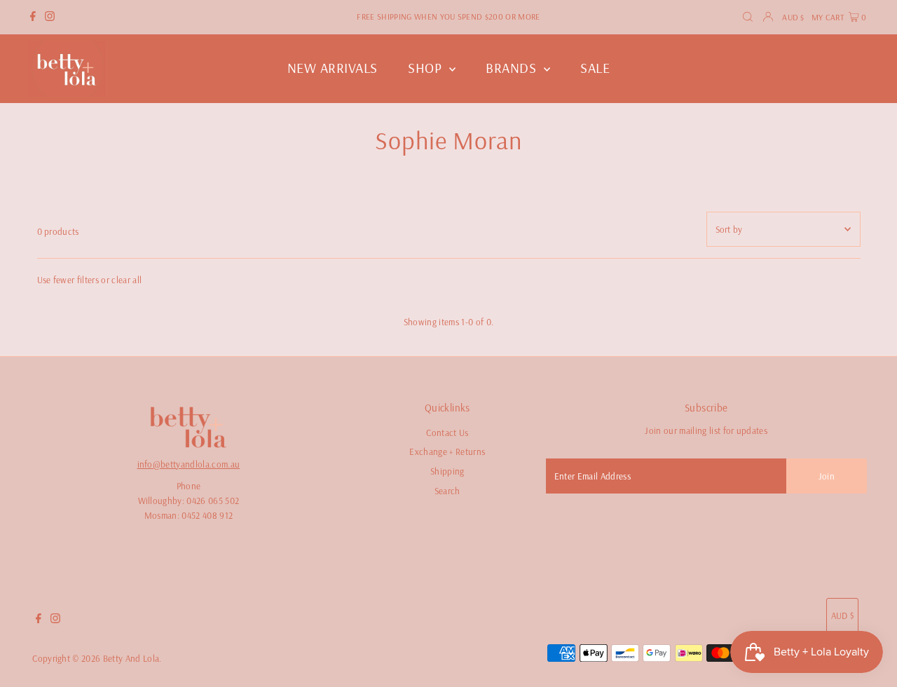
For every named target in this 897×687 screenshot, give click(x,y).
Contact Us (447, 432)
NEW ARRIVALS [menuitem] (332, 67)
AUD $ (793, 17)
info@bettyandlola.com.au (188, 464)
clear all (126, 279)
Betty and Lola (131, 658)
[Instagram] (49, 17)
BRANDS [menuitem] (513, 67)
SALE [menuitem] (595, 67)
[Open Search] (748, 17)
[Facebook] (33, 17)
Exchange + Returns (447, 451)
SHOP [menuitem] (427, 67)
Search (447, 490)
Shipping (447, 471)
